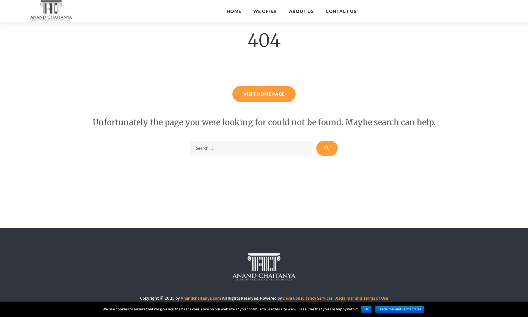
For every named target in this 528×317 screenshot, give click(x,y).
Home (234, 11)
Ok (366, 309)
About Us (301, 11)
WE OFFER (265, 11)
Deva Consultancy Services (307, 298)
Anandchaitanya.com (201, 298)
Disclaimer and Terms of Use (361, 298)
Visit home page (264, 94)
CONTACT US (341, 11)
